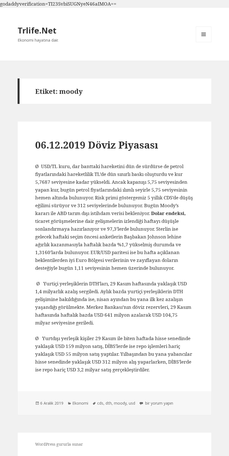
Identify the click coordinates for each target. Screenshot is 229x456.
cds (100, 403)
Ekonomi (80, 403)
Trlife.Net (37, 30)
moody (120, 403)
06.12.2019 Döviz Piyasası (96, 144)
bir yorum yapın (158, 403)
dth (109, 403)
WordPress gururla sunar (59, 444)
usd (132, 403)
